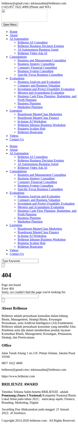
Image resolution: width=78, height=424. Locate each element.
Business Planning (29, 103)
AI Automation (19, 38)
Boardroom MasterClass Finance (38, 117)
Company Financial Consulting (37, 67)
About (14, 35)
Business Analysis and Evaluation (39, 82)
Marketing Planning (30, 107)
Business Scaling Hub (31, 128)
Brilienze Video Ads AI (32, 53)
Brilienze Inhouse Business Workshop (42, 125)
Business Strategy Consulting (36, 64)
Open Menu (10, 24)
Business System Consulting (35, 71)
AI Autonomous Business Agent (38, 49)
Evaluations (17, 78)
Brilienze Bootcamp (30, 132)
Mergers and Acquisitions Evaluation (41, 92)
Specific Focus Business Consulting (40, 74)
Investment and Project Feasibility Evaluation (46, 89)
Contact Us (17, 139)
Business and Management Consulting (42, 60)
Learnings (16, 110)
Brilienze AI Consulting (33, 42)
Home (13, 31)
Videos (14, 135)
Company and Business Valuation (39, 85)
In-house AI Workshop (32, 121)
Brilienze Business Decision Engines (41, 46)
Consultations (18, 56)
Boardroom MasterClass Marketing (40, 114)
